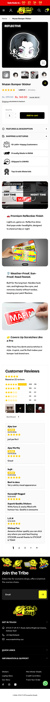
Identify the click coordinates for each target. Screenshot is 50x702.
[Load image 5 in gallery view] (44, 75)
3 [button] (25, 548)
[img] (25, 434)
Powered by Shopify (31, 695)
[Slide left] (5, 45)
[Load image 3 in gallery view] (25, 75)
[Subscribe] (43, 594)
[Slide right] (45, 45)
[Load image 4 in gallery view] (34, 75)
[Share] (45, 83)
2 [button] (19, 548)
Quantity (8, 110)
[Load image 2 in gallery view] (15, 75)
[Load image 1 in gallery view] (6, 75)
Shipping (5, 101)
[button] (4, 10)
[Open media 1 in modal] (25, 45)
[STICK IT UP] (25, 615)
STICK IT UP (21, 695)
